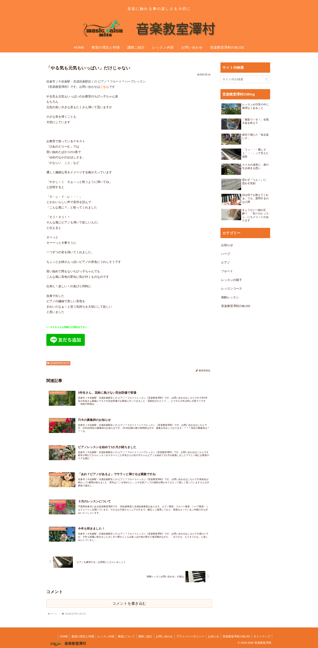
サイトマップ (261, 636)
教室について (126, 636)
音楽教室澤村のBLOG (59, 363)
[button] (267, 79)
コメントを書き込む (129, 603)
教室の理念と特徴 (83, 636)
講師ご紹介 (145, 636)
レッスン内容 (106, 636)
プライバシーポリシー (190, 636)
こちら (104, 86)
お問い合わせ (164, 636)
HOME (64, 636)
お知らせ (213, 636)
